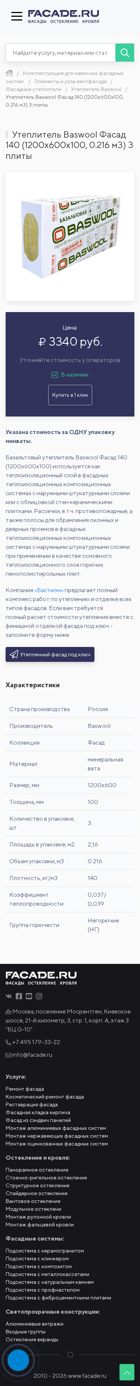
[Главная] (9, 73)
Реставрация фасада (32, 1104)
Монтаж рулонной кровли (38, 1217)
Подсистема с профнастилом (43, 1290)
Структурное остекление (37, 1185)
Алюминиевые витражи (34, 1324)
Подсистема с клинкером (37, 1258)
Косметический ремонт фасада (45, 1097)
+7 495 (35, 1042)
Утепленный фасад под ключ (55, 654)
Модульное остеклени (33, 1209)
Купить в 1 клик (70, 395)
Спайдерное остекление (37, 1193)
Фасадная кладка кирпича (38, 1112)
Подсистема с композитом (39, 1266)
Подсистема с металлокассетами (47, 1274)
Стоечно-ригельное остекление (46, 1178)
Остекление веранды (32, 1339)
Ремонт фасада (25, 1089)
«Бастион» (48, 590)
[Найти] (124, 53)
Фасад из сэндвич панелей (38, 1120)
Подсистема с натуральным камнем (50, 1282)
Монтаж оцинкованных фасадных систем (57, 1144)
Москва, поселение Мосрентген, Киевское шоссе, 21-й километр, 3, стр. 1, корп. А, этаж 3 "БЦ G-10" (68, 1020)
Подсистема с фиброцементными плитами (58, 1298)
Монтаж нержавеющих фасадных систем (57, 1136)
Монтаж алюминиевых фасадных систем (56, 1128)
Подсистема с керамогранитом (45, 1251)
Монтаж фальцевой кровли (40, 1225)
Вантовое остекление (33, 1201)
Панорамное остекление (37, 1170)
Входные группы (26, 1332)
